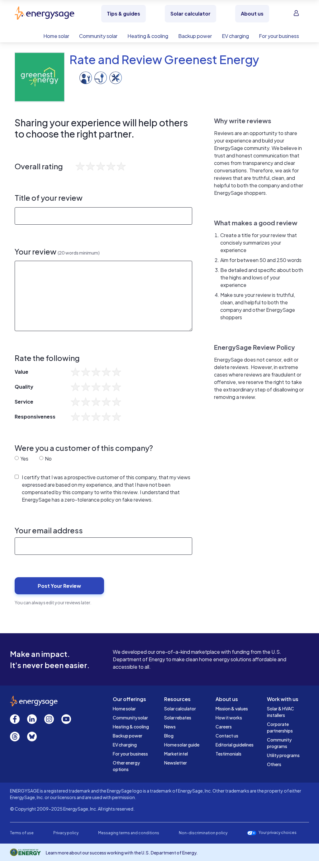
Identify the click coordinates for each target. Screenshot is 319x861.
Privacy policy (66, 833)
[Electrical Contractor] (100, 77)
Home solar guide (181, 744)
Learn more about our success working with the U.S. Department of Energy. (122, 852)
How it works (229, 717)
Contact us (227, 735)
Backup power (127, 735)
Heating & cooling (131, 726)
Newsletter (175, 762)
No (48, 458)
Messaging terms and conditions (128, 833)
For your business (130, 753)
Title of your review (49, 197)
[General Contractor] (115, 77)
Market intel (176, 753)
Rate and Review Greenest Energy (164, 59)
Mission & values (232, 708)
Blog (169, 735)
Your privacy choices (278, 833)
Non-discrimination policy (203, 833)
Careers (224, 726)
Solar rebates (177, 717)
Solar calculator (180, 708)
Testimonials (228, 753)
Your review (57, 251)
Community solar (130, 717)
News (170, 726)
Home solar (124, 708)
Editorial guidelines (235, 744)
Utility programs (283, 755)
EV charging (125, 744)
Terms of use (22, 833)
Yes (23, 458)
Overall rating (39, 166)
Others (274, 764)
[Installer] (85, 77)
